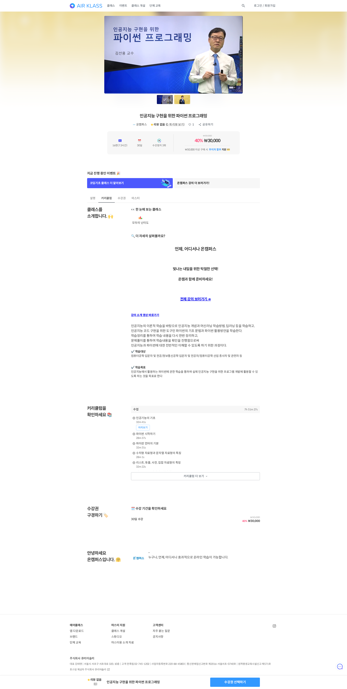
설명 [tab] (92, 198)
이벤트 (123, 6)
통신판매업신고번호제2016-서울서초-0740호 (211, 664)
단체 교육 (155, 6)
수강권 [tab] (122, 198)
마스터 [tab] (136, 198)
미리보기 (143, 427)
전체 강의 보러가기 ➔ (195, 299)
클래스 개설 (138, 6)
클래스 (111, 6)
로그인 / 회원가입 (264, 6)
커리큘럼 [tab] (106, 198)
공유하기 (207, 124)
